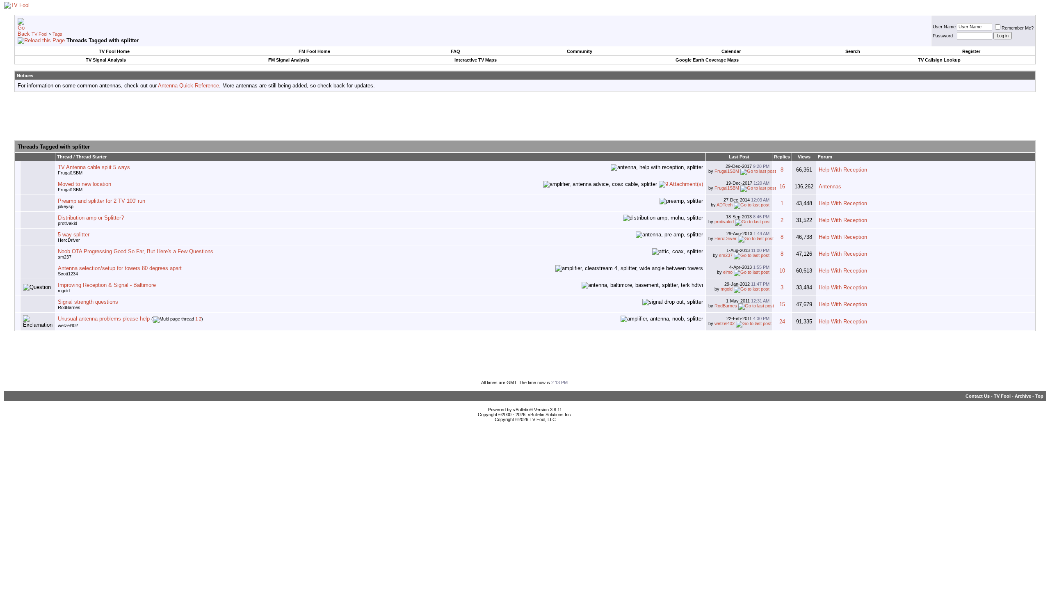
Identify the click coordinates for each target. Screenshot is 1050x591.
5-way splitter (73, 234)
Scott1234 (68, 273)
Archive (1023, 396)
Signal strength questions (88, 302)
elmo (728, 272)
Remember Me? (1018, 27)
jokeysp (65, 206)
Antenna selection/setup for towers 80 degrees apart (120, 268)
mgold (64, 290)
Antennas (830, 186)
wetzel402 (68, 325)
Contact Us (978, 396)
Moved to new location (84, 184)
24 (782, 321)
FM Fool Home (314, 51)
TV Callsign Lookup (939, 59)
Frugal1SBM (70, 172)
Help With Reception (843, 170)
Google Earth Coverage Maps (707, 59)
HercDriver (69, 240)
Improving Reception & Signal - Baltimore (107, 285)
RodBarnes (69, 307)
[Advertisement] (525, 116)
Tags (57, 34)
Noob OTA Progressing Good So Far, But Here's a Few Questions (135, 251)
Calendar (731, 51)
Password (943, 35)
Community (579, 51)
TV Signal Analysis (106, 59)
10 (782, 271)
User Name (944, 26)
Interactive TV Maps (475, 59)
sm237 (64, 256)
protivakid (67, 223)
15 (782, 304)
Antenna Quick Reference (188, 85)
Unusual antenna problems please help (104, 319)
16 (782, 186)
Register (971, 51)
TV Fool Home (114, 51)
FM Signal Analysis (288, 59)
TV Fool (39, 34)
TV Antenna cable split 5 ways (94, 167)
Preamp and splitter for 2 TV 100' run (101, 201)
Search (852, 51)
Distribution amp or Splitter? (91, 218)
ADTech (725, 204)
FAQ (455, 51)
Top (1039, 396)
